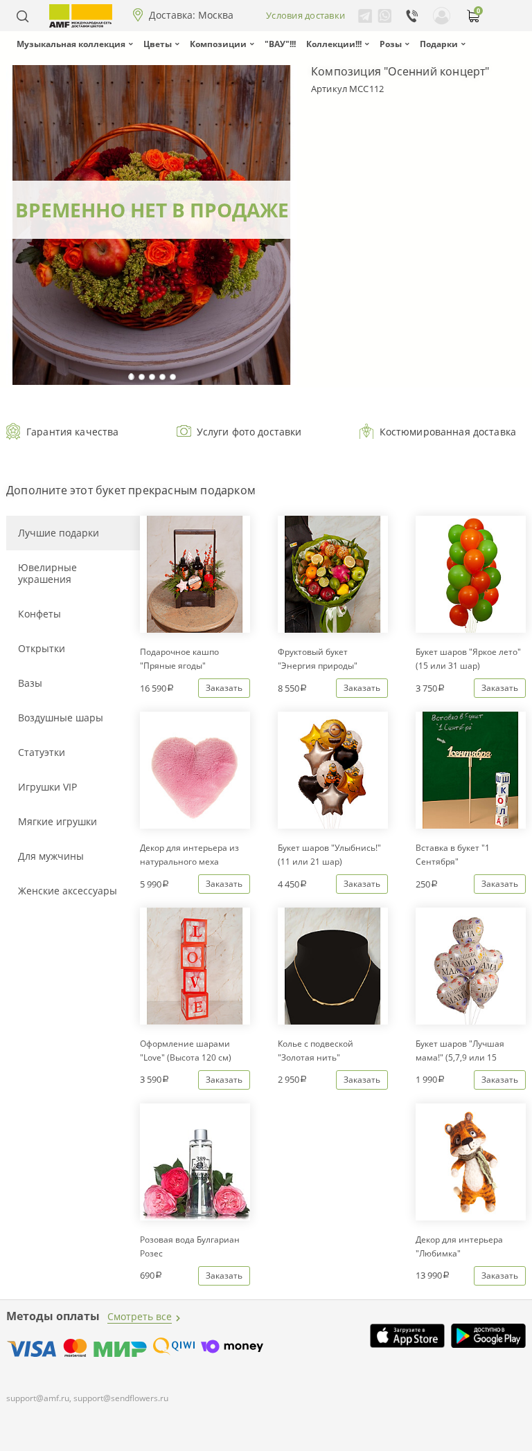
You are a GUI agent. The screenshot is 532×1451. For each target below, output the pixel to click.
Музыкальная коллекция (71, 44)
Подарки (439, 44)
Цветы (157, 44)
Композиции (218, 44)
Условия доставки (305, 15)
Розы (391, 44)
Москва (215, 15)
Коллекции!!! (334, 44)
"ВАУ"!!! (280, 44)
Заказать (224, 688)
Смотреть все (139, 1316)
